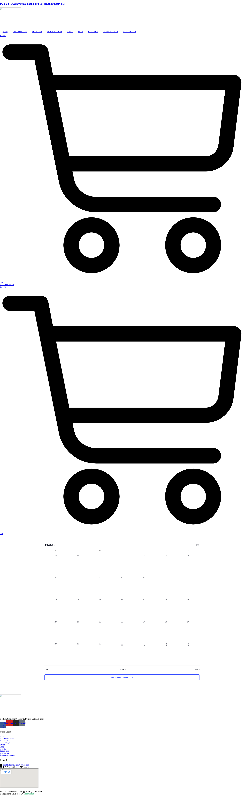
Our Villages (5, 743)
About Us (4, 741)
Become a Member (7, 755)
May (196, 669)
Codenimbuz (29, 794)
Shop (2, 747)
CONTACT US (129, 31)
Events (70, 31)
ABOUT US (37, 31)
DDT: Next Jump (20, 31)
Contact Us (4, 753)
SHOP (80, 31)
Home (5, 31)
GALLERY (93, 31)
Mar (47, 669)
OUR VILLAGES (54, 31)
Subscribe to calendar (120, 677)
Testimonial (4, 751)
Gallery (3, 749)
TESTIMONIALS (110, 31)
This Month (122, 669)
